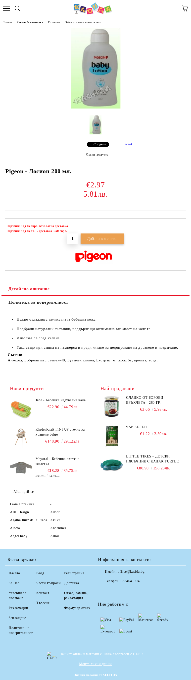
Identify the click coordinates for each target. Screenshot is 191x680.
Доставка (71, 583)
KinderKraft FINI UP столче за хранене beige (60, 432)
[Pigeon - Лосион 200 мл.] (96, 107)
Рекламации (18, 608)
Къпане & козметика (30, 22)
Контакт (42, 593)
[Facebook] (104, 591)
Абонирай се (23, 492)
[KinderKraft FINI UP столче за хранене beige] (21, 438)
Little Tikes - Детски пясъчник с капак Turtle (152, 458)
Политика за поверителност (38, 302)
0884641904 (130, 581)
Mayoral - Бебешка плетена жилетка (57, 461)
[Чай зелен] (111, 436)
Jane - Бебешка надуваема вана (61, 400)
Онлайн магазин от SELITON (95, 675)
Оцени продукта (97, 154)
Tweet (127, 144)
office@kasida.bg (131, 571)
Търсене (42, 603)
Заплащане (17, 618)
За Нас (14, 583)
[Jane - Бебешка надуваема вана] (21, 409)
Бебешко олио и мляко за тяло (83, 22)
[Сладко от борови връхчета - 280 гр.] (111, 406)
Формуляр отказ (77, 608)
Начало (7, 22)
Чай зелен (136, 427)
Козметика (54, 22)
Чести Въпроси (48, 583)
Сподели (100, 144)
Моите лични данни (95, 664)
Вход (40, 573)
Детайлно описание (29, 288)
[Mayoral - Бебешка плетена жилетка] (21, 467)
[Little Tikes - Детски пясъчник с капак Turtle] (111, 465)
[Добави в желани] (178, 227)
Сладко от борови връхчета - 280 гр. (144, 400)
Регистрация (74, 573)
